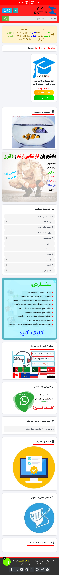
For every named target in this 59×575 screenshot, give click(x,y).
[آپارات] (47, 569)
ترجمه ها (47, 249)
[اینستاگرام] (37, 569)
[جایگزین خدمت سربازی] (29, 177)
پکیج (49, 243)
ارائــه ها (47, 221)
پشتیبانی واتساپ (10, 34)
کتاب (49, 265)
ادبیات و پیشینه (44, 216)
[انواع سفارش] (29, 309)
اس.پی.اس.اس (44, 227)
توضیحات (42, 92)
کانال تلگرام (33, 34)
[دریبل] (27, 569)
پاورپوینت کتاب (44, 232)
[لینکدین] (32, 569)
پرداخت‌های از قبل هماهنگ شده (40, 429)
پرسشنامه (47, 238)
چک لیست (46, 259)
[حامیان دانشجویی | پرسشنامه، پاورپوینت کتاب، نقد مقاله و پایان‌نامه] (44, 10)
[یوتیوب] (21, 569)
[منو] (15, 10)
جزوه (49, 254)
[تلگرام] (42, 569)
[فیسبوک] (11, 569)
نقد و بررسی (46, 270)
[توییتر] (16, 569)
